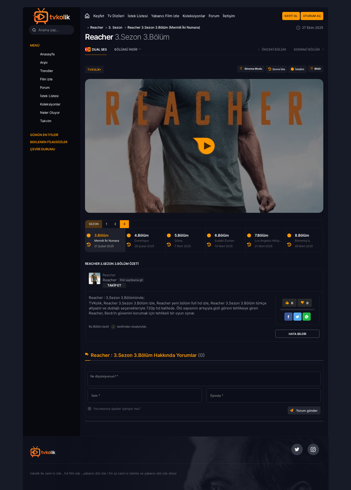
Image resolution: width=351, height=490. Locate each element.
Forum (214, 16)
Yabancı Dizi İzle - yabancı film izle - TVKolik (51, 16)
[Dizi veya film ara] (34, 30)
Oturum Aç (312, 16)
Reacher (99, 37)
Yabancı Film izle (165, 16)
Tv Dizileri (115, 16)
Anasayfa (47, 54)
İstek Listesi (138, 16)
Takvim (45, 121)
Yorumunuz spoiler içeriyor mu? (94, 409)
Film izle (46, 79)
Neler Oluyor (50, 112)
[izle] (85, 27)
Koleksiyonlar (194, 16)
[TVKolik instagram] (313, 449)
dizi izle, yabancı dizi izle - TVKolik (62, 452)
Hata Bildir (297, 334)
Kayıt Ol (291, 16)
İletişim (229, 16)
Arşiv (44, 62)
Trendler (46, 71)
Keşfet (98, 16)
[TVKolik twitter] (297, 449)
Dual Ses (99, 49)
